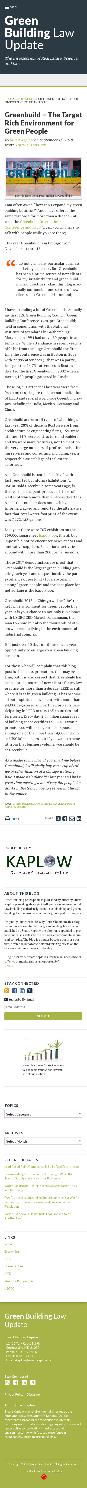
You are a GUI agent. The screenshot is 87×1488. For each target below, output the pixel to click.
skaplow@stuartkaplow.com (34, 1360)
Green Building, (28, 145)
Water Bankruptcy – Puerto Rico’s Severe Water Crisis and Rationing (40, 1188)
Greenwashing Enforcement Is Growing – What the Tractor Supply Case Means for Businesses (38, 1176)
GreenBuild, (49, 803)
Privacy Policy (14, 1394)
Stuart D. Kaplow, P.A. (19, 1281)
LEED (43, 145)
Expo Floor (48, 535)
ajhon (8, 1244)
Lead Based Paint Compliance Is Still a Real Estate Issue (41, 1166)
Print (15, 818)
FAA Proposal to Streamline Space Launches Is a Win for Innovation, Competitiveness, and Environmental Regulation (42, 1202)
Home (8, 98)
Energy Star (12, 1251)
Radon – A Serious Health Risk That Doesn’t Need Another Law (37, 1216)
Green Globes (13, 1266)
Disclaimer (34, 1394)
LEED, (61, 803)
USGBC (21, 806)
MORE (10, 966)
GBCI (8, 1259)
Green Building (25, 98)
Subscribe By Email (21, 999)
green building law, (26, 803)
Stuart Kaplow (21, 140)
